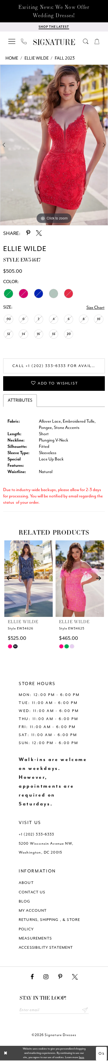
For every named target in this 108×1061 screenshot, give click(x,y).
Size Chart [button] (95, 307)
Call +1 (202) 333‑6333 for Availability (58, 365)
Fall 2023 (65, 58)
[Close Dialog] (5, 1053)
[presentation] (28, 578)
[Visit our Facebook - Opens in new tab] (32, 976)
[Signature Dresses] (54, 42)
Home (11, 58)
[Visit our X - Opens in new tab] (75, 976)
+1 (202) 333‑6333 (36, 834)
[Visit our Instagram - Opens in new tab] (45, 976)
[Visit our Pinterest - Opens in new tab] (60, 976)
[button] (12, 41)
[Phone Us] (23, 41)
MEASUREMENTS (35, 938)
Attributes (20, 400)
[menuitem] (12, 41)
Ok (101, 1053)
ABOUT (26, 882)
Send (85, 1010)
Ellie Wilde (36, 58)
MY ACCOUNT (33, 910)
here (81, 1057)
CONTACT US (32, 892)
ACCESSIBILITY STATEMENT (46, 947)
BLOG (25, 901)
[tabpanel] (54, 145)
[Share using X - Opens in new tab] (39, 233)
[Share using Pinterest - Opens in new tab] (28, 233)
